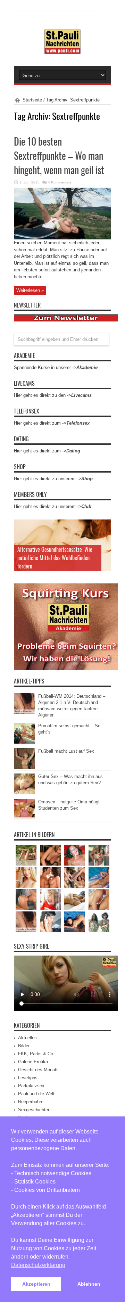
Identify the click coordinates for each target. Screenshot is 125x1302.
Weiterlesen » (30, 290)
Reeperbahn (30, 1101)
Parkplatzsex (31, 1085)
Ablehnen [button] (88, 1284)
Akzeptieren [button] (36, 1284)
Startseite (32, 100)
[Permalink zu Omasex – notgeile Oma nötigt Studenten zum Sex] (24, 818)
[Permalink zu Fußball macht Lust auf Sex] (24, 767)
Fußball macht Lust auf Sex (66, 751)
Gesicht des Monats (38, 1069)
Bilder (24, 1045)
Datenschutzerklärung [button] (38, 1265)
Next (104, 537)
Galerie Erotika (33, 1061)
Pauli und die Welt (36, 1093)
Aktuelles (27, 1037)
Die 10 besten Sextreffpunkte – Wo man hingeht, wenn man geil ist (59, 155)
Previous (104, 526)
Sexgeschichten (34, 1109)
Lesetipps (28, 1077)
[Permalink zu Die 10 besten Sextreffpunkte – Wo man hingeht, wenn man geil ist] (62, 237)
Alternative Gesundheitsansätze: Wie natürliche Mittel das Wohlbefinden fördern (54, 557)
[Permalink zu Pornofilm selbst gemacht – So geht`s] (24, 742)
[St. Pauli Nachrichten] (62, 48)
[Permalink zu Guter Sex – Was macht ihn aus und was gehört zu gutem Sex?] (24, 792)
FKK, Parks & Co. (36, 1053)
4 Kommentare (60, 182)
